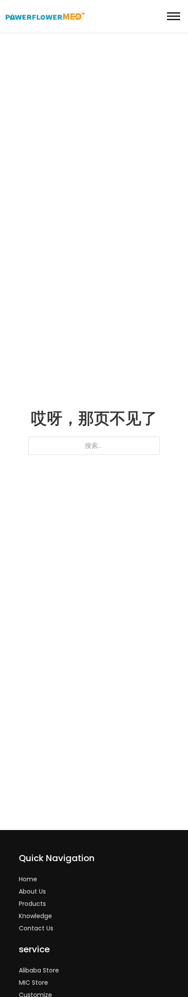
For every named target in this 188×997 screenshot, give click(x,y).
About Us (32, 891)
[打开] (173, 16)
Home (28, 879)
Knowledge (35, 916)
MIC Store (33, 982)
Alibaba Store (39, 970)
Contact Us (36, 928)
